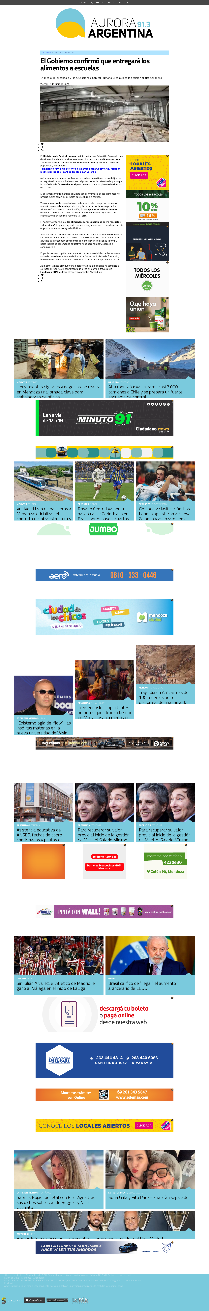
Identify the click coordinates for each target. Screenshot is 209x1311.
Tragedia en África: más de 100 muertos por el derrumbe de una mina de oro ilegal (164, 700)
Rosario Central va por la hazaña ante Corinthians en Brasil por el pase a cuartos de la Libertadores (103, 516)
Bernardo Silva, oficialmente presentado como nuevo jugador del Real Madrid (90, 1238)
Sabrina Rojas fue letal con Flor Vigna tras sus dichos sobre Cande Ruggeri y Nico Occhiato (56, 1202)
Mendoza (113, 382)
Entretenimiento (27, 718)
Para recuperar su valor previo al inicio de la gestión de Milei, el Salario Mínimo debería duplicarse (104, 837)
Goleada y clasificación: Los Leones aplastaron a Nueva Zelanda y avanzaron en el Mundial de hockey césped (165, 516)
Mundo (143, 687)
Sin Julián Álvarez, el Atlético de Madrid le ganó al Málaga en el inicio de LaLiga (56, 986)
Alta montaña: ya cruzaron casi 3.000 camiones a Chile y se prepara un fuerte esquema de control (145, 391)
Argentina (84, 703)
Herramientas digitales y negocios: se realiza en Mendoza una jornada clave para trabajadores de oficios (59, 391)
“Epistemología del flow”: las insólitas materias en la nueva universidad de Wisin (44, 727)
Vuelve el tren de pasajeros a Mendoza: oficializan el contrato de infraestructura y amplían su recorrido (44, 516)
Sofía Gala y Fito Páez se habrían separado (148, 1197)
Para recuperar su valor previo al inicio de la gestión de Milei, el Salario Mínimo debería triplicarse (165, 837)
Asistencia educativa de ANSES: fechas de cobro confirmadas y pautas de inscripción (40, 837)
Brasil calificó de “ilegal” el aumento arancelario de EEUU (142, 986)
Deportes (83, 504)
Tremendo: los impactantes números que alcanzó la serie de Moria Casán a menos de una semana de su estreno (105, 715)
